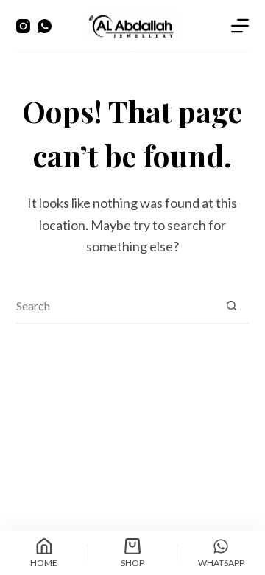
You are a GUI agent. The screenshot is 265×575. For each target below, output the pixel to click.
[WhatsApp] (45, 26)
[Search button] (231, 305)
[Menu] (240, 26)
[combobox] (115, 305)
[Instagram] (23, 26)
